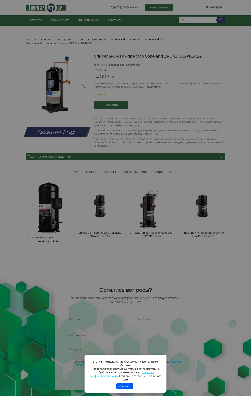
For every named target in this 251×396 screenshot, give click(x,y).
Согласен (124, 386)
